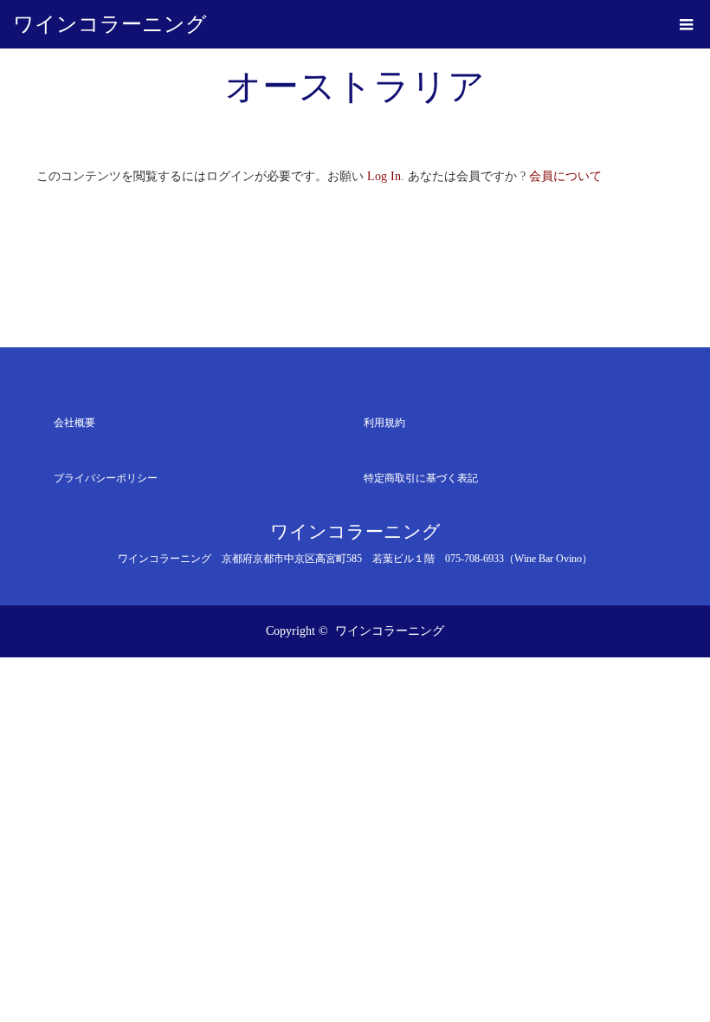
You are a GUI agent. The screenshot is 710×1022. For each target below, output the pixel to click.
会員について (565, 176)
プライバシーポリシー (106, 478)
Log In (384, 176)
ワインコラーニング (110, 24)
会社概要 (74, 423)
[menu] (686, 24)
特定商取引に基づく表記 (421, 478)
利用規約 (384, 423)
